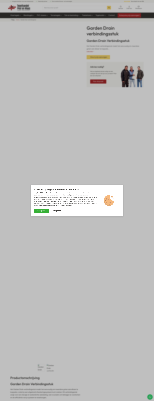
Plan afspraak (98, 81)
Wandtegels (28, 15)
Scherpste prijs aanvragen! (129, 15)
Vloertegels (14, 15)
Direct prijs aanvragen (98, 57)
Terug (12, 19)
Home (17, 19)
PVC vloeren (41, 15)
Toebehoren (86, 15)
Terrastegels (55, 15)
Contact (111, 15)
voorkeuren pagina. (67, 206)
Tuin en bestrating (71, 15)
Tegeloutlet (100, 15)
